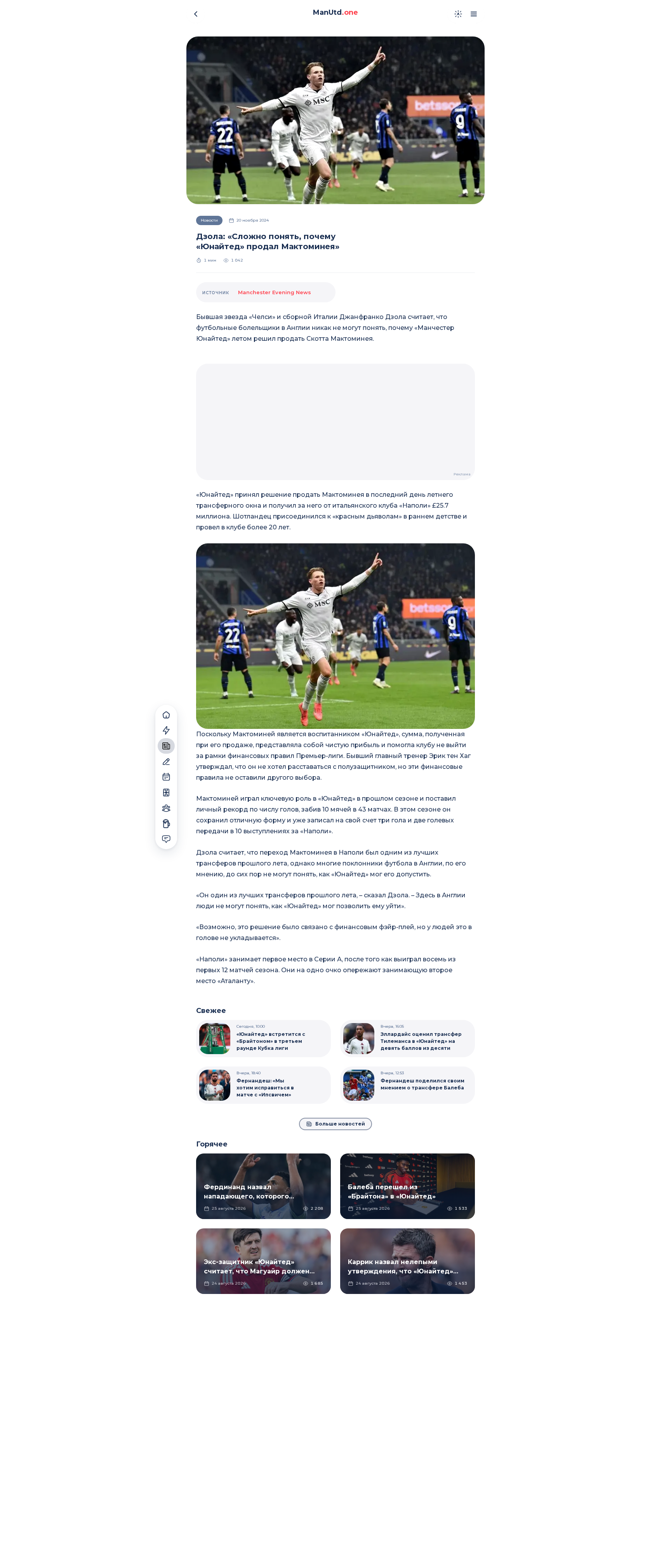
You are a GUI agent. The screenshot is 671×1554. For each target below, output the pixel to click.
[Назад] (195, 14)
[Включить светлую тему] (458, 14)
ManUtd (335, 12)
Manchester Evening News (274, 292)
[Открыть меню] (474, 14)
